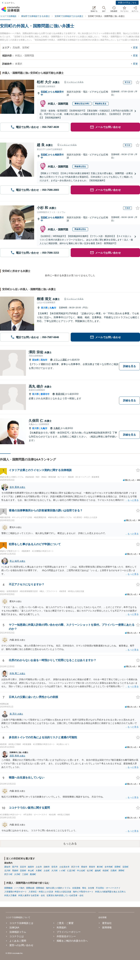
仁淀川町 (71, 870)
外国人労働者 (10, 895)
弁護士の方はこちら (127, 2)
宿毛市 (54, 867)
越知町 (98, 870)
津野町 (121, 870)
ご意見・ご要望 (65, 923)
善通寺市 (45, 394)
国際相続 (40, 888)
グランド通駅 (60, 359)
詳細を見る (129, 366)
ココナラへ (9, 3)
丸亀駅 (57, 428)
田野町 (118, 867)
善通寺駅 (60, 394)
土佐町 (47, 870)
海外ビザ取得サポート (83, 892)
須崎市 (47, 867)
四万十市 (75, 867)
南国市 (31, 867)
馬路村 (15, 870)
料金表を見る (100, 104)
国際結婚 (30, 888)
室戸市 (15, 867)
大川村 (54, 870)
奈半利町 (109, 867)
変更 (135, 47)
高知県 (35, 360)
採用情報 (107, 927)
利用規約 (61, 927)
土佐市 (39, 867)
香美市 (92, 867)
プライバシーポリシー (69, 932)
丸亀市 (53, 307)
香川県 (44, 307)
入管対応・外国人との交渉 (41, 892)
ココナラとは (16, 936)
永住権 (91, 888)
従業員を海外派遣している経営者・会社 (65, 895)
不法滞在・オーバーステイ (108, 888)
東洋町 (100, 867)
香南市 (84, 867)
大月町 (17, 874)
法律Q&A (14, 927)
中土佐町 (81, 870)
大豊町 (39, 870)
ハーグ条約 (19, 888)
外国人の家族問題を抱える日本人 (110, 892)
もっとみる (70, 843)
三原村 (25, 874)
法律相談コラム (17, 932)
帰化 (84, 888)
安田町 (44, 91)
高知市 (44, 360)
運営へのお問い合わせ (21, 945)
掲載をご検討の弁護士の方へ (72, 940)
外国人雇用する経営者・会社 (31, 895)
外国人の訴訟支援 (63, 892)
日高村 (113, 870)
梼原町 (106, 870)
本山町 (31, 870)
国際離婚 (8, 888)
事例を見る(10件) (82, 104)
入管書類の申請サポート (15, 892)
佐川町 (90, 870)
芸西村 (23, 870)
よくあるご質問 (17, 940)
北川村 (7, 870)
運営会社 (107, 923)
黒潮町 (33, 874)
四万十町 (8, 874)
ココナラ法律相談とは (21, 923)
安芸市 (23, 867)
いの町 (62, 870)
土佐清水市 (64, 867)
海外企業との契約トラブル (58, 888)
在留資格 (76, 888)
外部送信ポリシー (66, 936)
